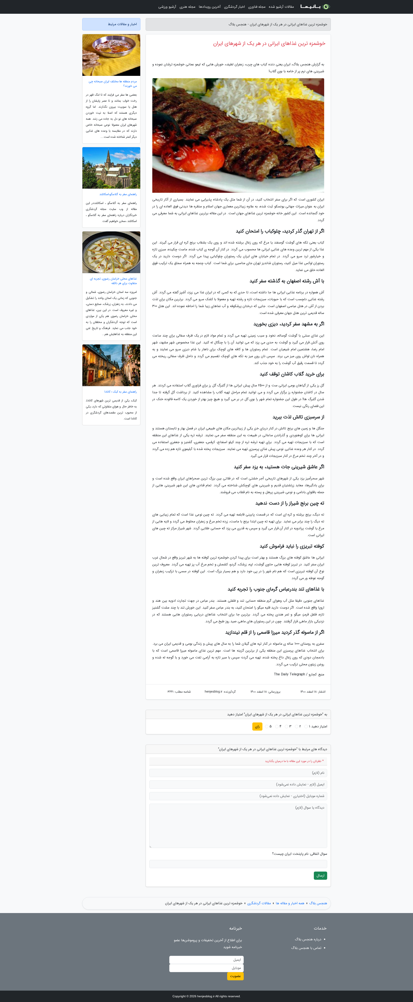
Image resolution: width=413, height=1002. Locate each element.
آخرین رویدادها (210, 6)
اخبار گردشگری (234, 6)
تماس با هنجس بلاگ (306, 948)
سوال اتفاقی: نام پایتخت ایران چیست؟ (299, 854)
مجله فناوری (256, 6)
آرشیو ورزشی (167, 6)
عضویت (235, 976)
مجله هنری (187, 6)
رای (257, 726)
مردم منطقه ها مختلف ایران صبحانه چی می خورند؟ (113, 83)
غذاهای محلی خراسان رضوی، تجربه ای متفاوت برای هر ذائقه (113, 281)
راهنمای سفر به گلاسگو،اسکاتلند (118, 194)
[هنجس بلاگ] (315, 7)
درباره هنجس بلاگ (308, 939)
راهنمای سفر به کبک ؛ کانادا (121, 392)
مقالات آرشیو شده (281, 6)
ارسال (320, 875)
